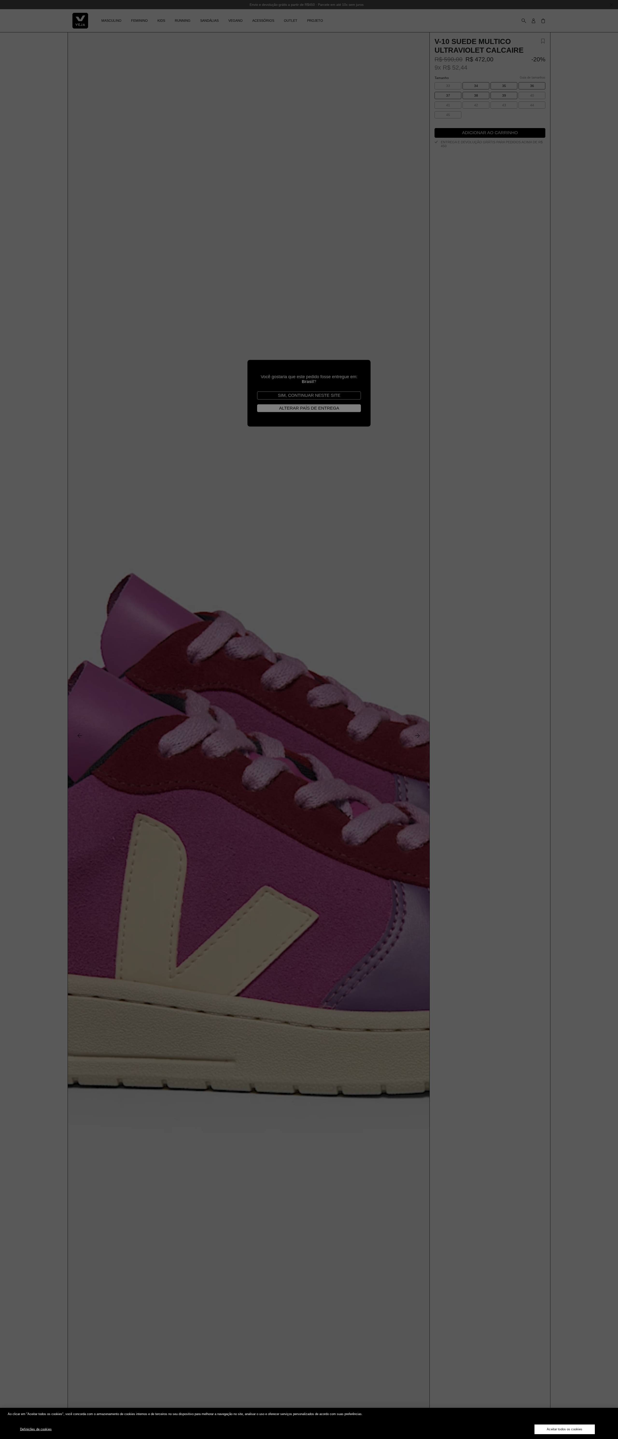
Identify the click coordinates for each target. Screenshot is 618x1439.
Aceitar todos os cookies (564, 1429)
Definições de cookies (36, 1429)
